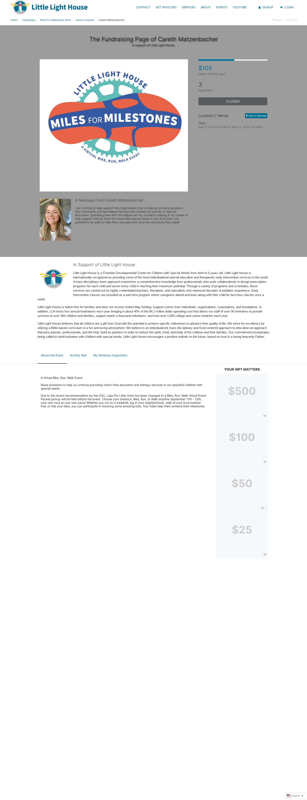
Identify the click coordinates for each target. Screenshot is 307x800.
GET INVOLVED (166, 7)
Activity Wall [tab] (78, 355)
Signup (267, 7)
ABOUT (206, 7)
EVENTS (221, 7)
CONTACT (143, 7)
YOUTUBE (239, 7)
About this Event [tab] (52, 355)
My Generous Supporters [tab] (110, 355)
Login (289, 7)
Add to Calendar (257, 115)
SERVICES (188, 7)
